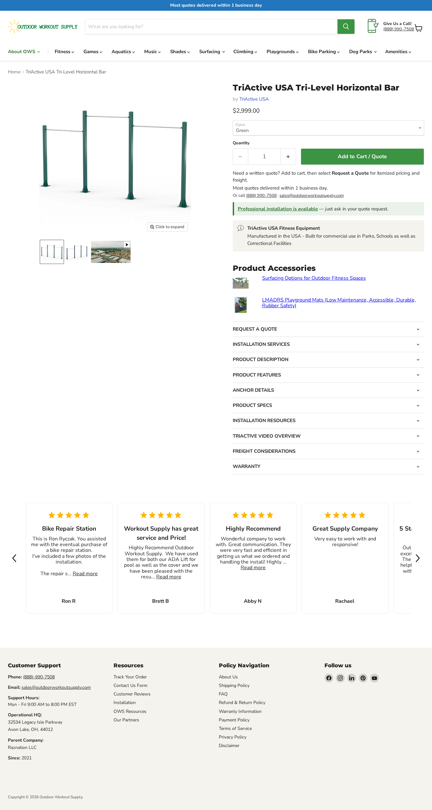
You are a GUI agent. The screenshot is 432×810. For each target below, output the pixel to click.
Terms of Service (235, 729)
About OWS (22, 51)
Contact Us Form (130, 685)
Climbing (244, 51)
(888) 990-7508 (398, 29)
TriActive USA (254, 99)
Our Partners (126, 720)
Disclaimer (229, 746)
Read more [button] (85, 573)
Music (151, 51)
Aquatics (122, 51)
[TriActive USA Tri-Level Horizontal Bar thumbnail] (52, 252)
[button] (14, 558)
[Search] (346, 26)
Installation (125, 703)
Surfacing (210, 51)
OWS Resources (130, 711)
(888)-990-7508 (39, 677)
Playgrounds (281, 51)
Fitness (63, 51)
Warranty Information (240, 711)
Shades (178, 51)
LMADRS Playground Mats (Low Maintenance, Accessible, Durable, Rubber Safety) (339, 302)
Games (91, 51)
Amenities (397, 51)
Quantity (241, 143)
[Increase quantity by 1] (288, 156)
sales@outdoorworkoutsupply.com (312, 195)
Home (14, 72)
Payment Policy (234, 720)
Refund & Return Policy (242, 703)
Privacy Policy (232, 737)
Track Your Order (130, 677)
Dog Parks (361, 51)
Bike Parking (322, 51)
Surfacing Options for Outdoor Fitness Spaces (314, 278)
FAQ (223, 694)
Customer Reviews (132, 694)
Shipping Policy (234, 685)
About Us (228, 677)
